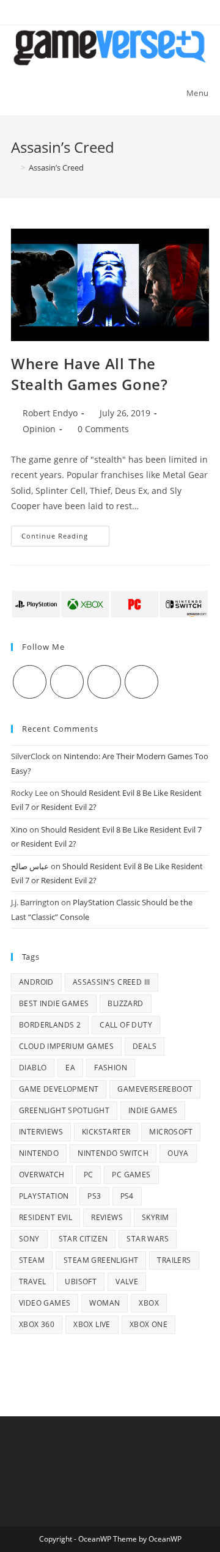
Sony (29, 1239)
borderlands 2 (50, 1025)
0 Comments (103, 429)
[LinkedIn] (141, 682)
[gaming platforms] (110, 603)
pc (89, 1174)
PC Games (131, 1174)
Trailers (174, 1260)
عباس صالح (30, 866)
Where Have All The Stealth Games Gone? (89, 373)
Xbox (149, 1303)
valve (127, 1281)
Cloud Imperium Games (66, 1046)
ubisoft (81, 1281)
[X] (29, 682)
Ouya (178, 1153)
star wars (148, 1239)
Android (36, 982)
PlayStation (43, 1196)
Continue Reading (65, 538)
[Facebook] (67, 682)
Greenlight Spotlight (64, 1110)
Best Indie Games (54, 1003)
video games (44, 1303)
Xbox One (148, 1324)
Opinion (39, 429)
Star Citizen (83, 1239)
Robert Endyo (50, 413)
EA (70, 1067)
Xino (19, 829)
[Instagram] (104, 682)
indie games (152, 1110)
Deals (144, 1046)
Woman (104, 1303)
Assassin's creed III (111, 982)
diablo (32, 1067)
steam (32, 1260)
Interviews (41, 1132)
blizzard (125, 1003)
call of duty (126, 1025)
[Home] (14, 167)
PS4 (127, 1196)
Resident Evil (45, 1217)
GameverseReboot (155, 1089)
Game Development (58, 1089)
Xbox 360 (36, 1324)
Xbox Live (92, 1324)
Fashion (110, 1067)
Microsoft (171, 1132)
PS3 (94, 1196)
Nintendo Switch (113, 1153)
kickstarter (106, 1132)
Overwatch (42, 1174)
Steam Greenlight (101, 1260)
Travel (32, 1281)
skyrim (155, 1217)
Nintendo (39, 1153)
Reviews (107, 1217)
